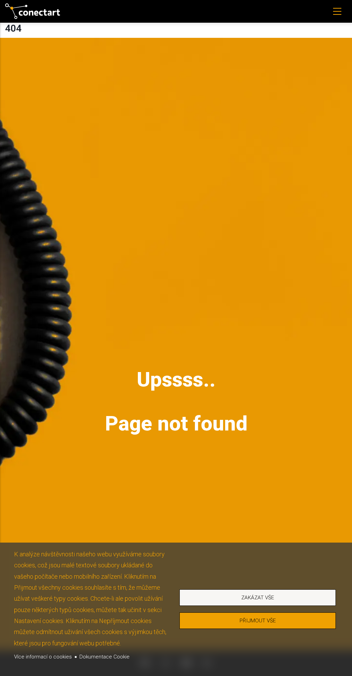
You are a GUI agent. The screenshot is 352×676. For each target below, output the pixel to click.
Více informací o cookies (43, 657)
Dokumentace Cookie (104, 657)
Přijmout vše (258, 621)
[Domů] (32, 11)
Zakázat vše (257, 598)
